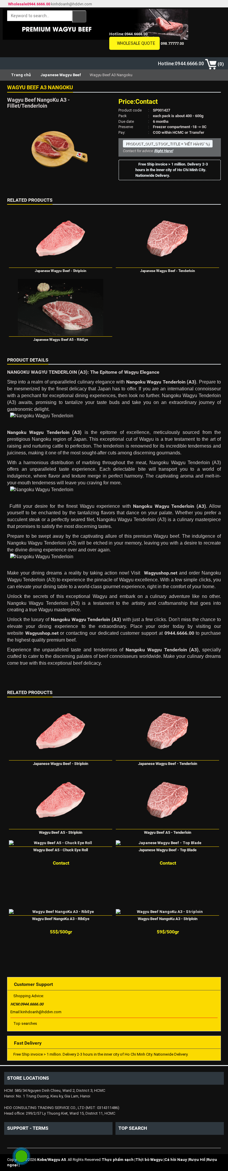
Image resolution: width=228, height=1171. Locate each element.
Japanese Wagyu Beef (60, 75)
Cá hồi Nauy (175, 1159)
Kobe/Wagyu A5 (51, 1159)
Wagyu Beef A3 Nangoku (40, 87)
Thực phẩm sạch (118, 1159)
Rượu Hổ (197, 1159)
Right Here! (163, 151)
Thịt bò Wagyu (149, 1159)
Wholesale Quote (136, 43)
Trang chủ (20, 75)
